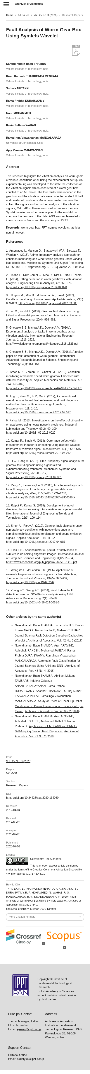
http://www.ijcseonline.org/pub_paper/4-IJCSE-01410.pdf (41, 562)
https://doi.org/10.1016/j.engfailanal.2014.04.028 (36, 287)
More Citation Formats (22, 916)
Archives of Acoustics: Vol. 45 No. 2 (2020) (52, 711)
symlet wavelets (58, 227)
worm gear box (30, 227)
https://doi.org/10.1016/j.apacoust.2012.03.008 (48, 303)
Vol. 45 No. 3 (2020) (45, 15)
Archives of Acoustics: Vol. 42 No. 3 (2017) (55, 640)
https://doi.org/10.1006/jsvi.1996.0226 (30, 582)
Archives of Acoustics (29, 3)
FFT (44, 227)
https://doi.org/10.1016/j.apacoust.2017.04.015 (35, 541)
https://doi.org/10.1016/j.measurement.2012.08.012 (38, 452)
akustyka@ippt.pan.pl (31, 1059)
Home (9, 15)
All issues (23, 15)
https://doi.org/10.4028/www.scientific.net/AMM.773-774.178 (44, 388)
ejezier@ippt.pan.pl (29, 1029)
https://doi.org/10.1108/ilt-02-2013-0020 (30, 432)
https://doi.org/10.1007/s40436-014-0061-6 (32, 602)
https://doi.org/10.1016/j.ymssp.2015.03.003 (56, 267)
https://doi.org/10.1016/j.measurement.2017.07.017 (38, 412)
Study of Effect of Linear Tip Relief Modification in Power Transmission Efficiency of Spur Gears (49, 706)
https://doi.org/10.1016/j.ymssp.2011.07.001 (34, 477)
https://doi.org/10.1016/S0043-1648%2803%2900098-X (40, 497)
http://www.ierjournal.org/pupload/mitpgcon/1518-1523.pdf (42, 343)
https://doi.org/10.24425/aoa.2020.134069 (32, 797)
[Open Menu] (6, 4)
